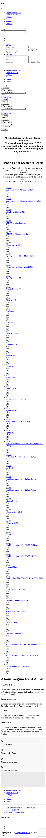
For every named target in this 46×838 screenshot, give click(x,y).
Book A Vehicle (12, 15)
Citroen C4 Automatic (14, 633)
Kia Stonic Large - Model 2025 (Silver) (21, 479)
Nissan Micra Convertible (16, 399)
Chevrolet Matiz (12, 300)
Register (9, 54)
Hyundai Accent (12, 410)
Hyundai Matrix (12, 567)
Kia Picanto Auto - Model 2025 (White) (21, 545)
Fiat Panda (10, 311)
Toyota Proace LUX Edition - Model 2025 (22, 655)
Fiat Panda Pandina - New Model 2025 (21, 457)
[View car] (8, 188)
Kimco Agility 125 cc (14, 245)
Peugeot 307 (11, 355)
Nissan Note (10, 366)
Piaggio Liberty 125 (13, 289)
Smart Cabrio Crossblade (15, 589)
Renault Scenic (12, 622)
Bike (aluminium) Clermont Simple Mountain (23, 201)
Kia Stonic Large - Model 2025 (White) (21, 490)
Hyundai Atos (11, 344)
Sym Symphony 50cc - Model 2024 (20, 256)
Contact (9, 24)
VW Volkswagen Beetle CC (17, 611)
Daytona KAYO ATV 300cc (17, 600)
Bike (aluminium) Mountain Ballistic (20, 190)
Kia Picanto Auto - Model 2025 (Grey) (21, 556)
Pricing (8, 19)
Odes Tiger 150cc (13, 388)
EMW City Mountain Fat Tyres (18, 234)
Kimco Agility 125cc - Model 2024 (19, 267)
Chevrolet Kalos (12, 333)
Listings (9, 17)
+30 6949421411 (12, 810)
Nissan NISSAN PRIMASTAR (18, 666)
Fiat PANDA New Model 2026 (18, 421)
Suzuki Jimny (11, 534)
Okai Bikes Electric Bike (15, 212)
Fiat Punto (10, 322)
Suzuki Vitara (11, 377)
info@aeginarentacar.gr (15, 812)
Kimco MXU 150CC (14, 512)
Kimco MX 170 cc (13, 523)
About (8, 21)
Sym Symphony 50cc (14, 278)
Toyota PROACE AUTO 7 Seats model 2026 (23, 644)
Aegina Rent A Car (13, 13)
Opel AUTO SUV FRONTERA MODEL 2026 (24, 578)
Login (8, 45)
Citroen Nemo (11, 501)
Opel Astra (10, 433)
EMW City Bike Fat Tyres (16, 223)
